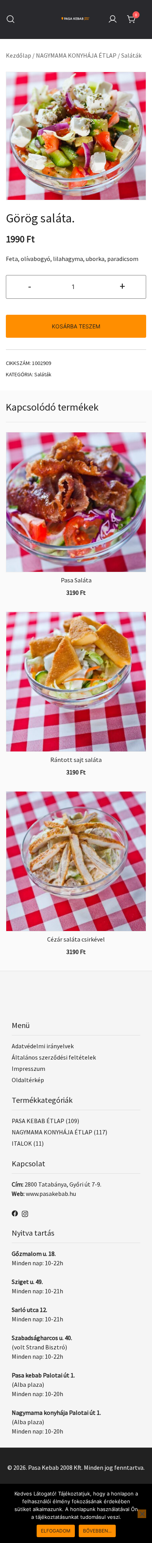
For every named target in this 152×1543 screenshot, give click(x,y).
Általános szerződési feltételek (54, 1057)
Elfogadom (56, 1531)
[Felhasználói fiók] (112, 19)
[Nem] (142, 1513)
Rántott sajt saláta (76, 760)
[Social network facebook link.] (15, 1213)
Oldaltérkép (28, 1080)
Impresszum (28, 1068)
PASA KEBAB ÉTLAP (38, 1121)
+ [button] (122, 286)
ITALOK (22, 1143)
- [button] (29, 286)
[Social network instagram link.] (25, 1213)
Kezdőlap (18, 55)
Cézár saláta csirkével (76, 939)
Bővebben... (97, 1531)
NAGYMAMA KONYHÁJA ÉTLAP (76, 55)
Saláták (131, 55)
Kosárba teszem (76, 326)
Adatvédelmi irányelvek (43, 1046)
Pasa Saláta (76, 580)
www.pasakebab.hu (51, 1193)
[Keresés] (10, 19)
